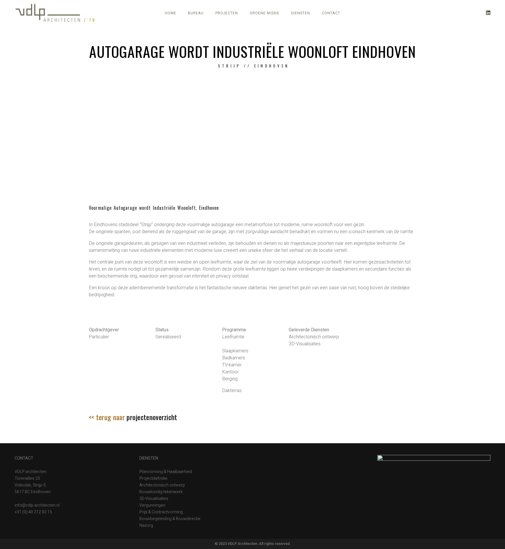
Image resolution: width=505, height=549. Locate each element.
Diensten (300, 13)
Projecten (226, 13)
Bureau (196, 13)
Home (170, 13)
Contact (331, 13)
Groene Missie (264, 13)
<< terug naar (133, 417)
